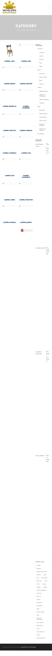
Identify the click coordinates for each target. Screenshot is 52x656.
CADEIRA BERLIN (9, 84)
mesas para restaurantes (40, 619)
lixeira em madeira (40, 611)
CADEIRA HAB (26, 153)
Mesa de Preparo (43, 113)
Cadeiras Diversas (43, 91)
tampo (38, 628)
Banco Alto (41, 73)
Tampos (41, 66)
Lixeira (38, 608)
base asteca (39, 580)
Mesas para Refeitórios (42, 124)
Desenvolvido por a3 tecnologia (28, 647)
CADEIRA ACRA (9, 61)
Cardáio (45, 587)
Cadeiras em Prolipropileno (42, 95)
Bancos (39, 70)
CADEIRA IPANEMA (9, 222)
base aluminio (44, 577)
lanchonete (39, 602)
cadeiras (38, 587)
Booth (40, 80)
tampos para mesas (41, 638)
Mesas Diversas (43, 120)
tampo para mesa (40, 631)
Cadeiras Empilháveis (44, 99)
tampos (38, 634)
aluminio (38, 565)
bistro (38, 584)
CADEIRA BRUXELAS (9, 106)
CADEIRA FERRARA (26, 131)
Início (18, 30)
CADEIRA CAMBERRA (26, 107)
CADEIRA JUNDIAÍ (26, 222)
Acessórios (40, 49)
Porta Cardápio (40, 622)
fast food (39, 593)
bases (46, 580)
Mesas (38, 106)
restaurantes (40, 625)
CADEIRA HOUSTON (26, 200)
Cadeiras (23, 30)
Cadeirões (41, 103)
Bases (40, 63)
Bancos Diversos (43, 77)
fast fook (39, 596)
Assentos (41, 59)
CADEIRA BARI (26, 61)
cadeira (44, 584)
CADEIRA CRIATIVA (9, 131)
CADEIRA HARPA (9, 200)
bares (45, 574)
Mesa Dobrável (42, 117)
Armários (41, 56)
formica (38, 599)
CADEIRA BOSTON (26, 84)
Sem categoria (40, 133)
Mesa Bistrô (42, 110)
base (38, 577)
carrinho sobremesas (41, 590)
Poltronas (41, 84)
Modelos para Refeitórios (42, 129)
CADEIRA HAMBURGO (26, 176)
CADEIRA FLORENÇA (9, 153)
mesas (38, 615)
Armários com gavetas (42, 571)
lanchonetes (39, 605)
